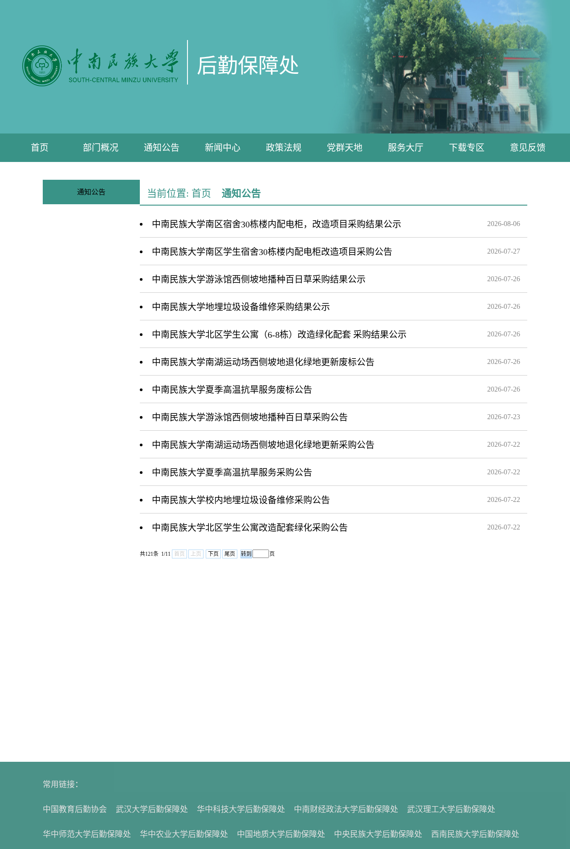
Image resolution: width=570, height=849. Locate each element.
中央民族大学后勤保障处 (378, 834)
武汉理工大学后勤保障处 (451, 809)
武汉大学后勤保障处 (152, 809)
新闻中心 (222, 148)
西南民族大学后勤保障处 (475, 834)
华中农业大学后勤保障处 (184, 834)
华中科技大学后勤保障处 (241, 809)
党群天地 (344, 148)
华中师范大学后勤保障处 (87, 834)
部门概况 (100, 148)
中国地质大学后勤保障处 (281, 834)
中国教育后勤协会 (75, 809)
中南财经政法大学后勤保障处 (346, 809)
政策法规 (283, 148)
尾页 (229, 554)
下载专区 (466, 148)
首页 (40, 148)
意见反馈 (528, 148)
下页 (213, 554)
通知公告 (161, 148)
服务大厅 (405, 148)
